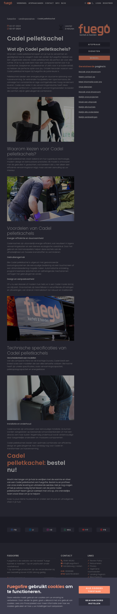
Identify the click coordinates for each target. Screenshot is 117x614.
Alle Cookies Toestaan (94, 590)
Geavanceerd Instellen (94, 602)
